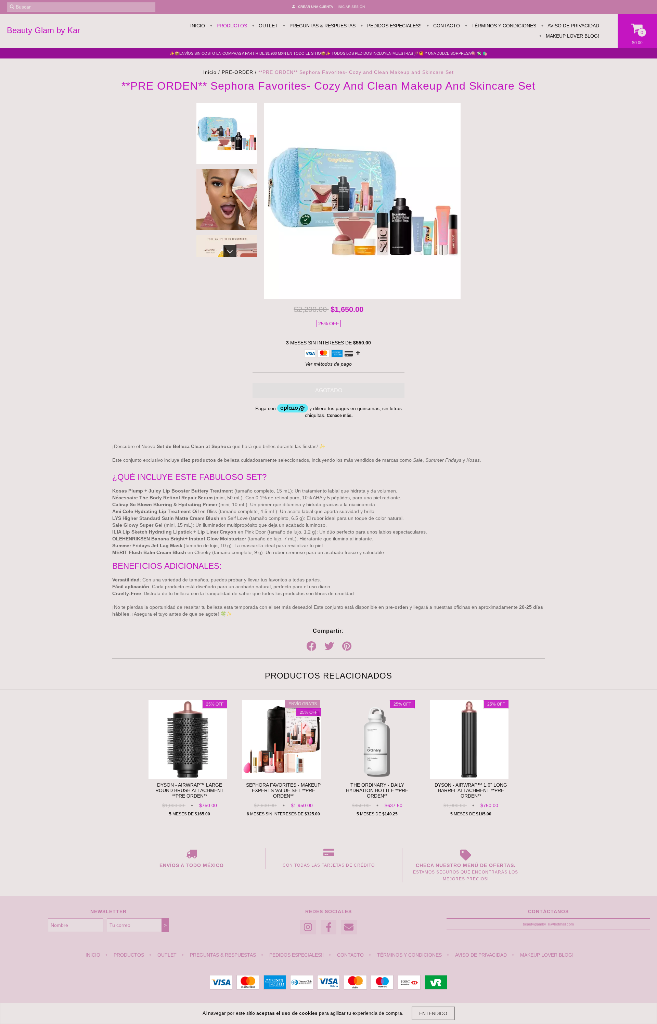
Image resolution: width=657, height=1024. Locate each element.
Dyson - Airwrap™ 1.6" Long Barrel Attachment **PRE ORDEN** (471, 790)
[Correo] (349, 927)
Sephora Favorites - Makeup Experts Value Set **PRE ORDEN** (283, 790)
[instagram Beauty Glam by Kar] (308, 927)
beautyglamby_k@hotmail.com (548, 924)
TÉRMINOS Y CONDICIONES (503, 25)
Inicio (197, 25)
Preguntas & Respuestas (322, 25)
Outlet (267, 25)
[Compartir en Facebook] (311, 646)
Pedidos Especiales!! (394, 25)
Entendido (433, 1013)
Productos (231, 25)
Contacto (446, 25)
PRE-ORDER (237, 72)
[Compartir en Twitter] (329, 646)
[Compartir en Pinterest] (346, 646)
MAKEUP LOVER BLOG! (571, 36)
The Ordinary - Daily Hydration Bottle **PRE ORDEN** (377, 790)
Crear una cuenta (315, 7)
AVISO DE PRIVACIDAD (572, 25)
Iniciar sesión (351, 7)
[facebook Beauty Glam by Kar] (328, 927)
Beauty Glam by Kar (43, 30)
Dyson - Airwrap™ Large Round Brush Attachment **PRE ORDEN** (189, 790)
